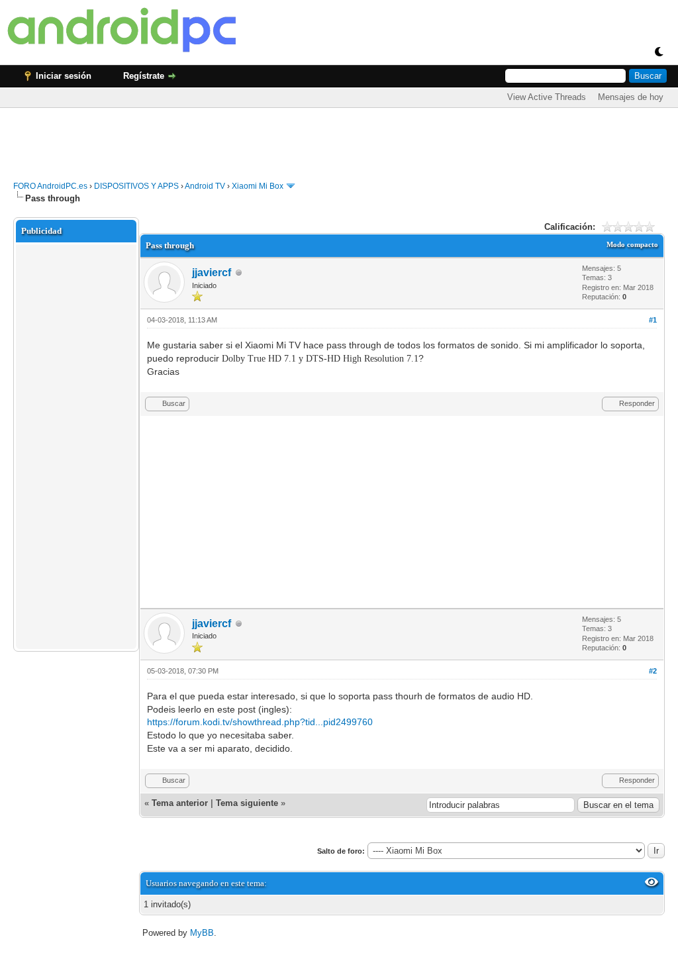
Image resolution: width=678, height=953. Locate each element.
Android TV (205, 186)
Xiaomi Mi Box (257, 186)
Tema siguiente (247, 803)
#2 (653, 671)
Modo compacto (632, 244)
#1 (653, 320)
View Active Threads (546, 97)
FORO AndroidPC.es (50, 186)
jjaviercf (211, 272)
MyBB (202, 933)
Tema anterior (180, 803)
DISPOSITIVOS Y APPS (136, 186)
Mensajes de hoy (630, 97)
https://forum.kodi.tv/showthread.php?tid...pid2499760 (260, 722)
